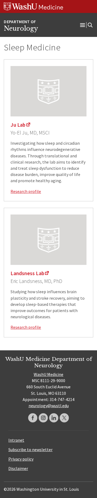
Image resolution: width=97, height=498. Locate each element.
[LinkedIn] (53, 418)
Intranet (16, 440)
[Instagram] (43, 418)
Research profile (26, 191)
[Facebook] (32, 418)
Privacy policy (20, 459)
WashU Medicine (48, 374)
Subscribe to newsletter (30, 449)
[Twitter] (64, 418)
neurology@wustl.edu (49, 405)
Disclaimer (18, 468)
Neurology (21, 28)
